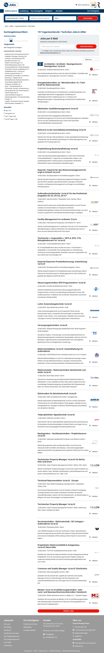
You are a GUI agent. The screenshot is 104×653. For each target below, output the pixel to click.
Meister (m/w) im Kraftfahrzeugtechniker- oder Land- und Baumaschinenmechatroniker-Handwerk (62, 591)
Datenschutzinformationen (49, 53)
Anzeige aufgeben (29, 630)
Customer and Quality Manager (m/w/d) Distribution (62, 568)
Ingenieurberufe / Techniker (13, 51)
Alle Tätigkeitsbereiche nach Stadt (11, 640)
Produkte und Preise (30, 624)
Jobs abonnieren (86, 46)
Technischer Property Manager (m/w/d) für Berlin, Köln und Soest (61, 460)
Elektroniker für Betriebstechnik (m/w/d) (57, 393)
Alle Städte (7, 627)
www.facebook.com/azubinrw (85, 643)
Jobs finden (87, 18)
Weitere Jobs (68, 611)
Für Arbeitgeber (93, 11)
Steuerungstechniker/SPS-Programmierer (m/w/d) (62, 282)
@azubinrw (79, 646)
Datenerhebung (55, 651)
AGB (35, 651)
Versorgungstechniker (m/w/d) (52, 325)
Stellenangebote (11, 11)
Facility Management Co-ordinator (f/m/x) (57, 219)
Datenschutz (43, 651)
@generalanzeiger (81, 633)
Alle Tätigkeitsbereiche (11, 636)
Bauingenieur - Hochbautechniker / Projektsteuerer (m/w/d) (62, 434)
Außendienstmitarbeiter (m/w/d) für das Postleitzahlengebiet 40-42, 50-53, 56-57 (62, 194)
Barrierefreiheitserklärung (71, 651)
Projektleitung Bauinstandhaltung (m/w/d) (58, 148)
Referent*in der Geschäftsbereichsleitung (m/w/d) (62, 130)
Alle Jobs (7, 624)
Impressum (28, 651)
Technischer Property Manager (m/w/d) (56, 504)
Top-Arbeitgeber (36, 11)
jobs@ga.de (50, 634)
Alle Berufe (7, 630)
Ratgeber (49, 11)
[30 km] (11, 41)
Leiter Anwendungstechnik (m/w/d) (55, 304)
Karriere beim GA (81, 627)
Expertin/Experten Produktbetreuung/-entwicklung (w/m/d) (62, 262)
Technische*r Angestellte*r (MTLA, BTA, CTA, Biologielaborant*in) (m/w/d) (59, 239)
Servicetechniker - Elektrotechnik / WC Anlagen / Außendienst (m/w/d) (61, 522)
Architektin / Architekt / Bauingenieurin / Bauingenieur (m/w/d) (63, 65)
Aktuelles (59, 11)
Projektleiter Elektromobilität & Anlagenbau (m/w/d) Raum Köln (58, 546)
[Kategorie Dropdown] (26, 18)
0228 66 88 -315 (51, 637)
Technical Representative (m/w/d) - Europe (58, 480)
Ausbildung (24, 11)
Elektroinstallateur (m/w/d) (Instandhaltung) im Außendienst (60, 350)
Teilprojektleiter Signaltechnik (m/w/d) (56, 414)
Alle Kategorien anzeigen (13, 47)
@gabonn (78, 636)
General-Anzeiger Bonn (81, 623)
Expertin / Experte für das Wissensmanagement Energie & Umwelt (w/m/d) (62, 171)
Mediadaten (27, 627)
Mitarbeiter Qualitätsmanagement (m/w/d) (58, 108)
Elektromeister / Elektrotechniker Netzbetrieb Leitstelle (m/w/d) (62, 371)
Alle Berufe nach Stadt (11, 633)
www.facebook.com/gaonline (85, 630)
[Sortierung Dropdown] (96, 59)
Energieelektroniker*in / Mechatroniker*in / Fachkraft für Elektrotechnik (62, 83)
